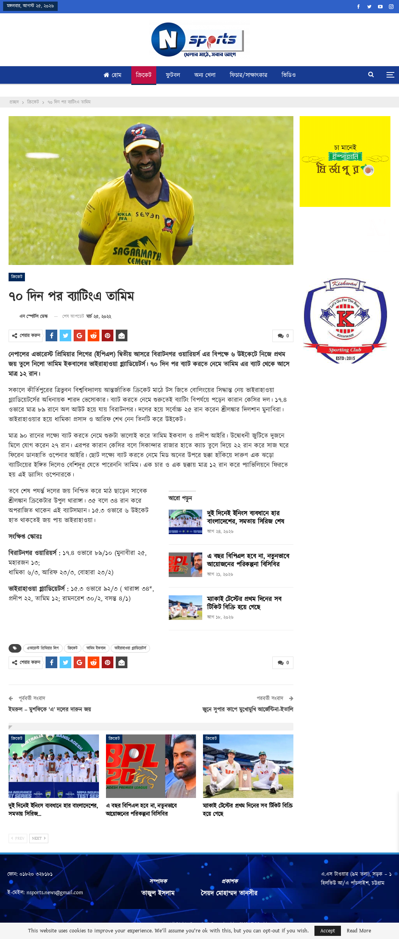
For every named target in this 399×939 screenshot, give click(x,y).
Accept (327, 931)
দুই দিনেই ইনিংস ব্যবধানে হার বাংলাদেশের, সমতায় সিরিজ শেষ (245, 517)
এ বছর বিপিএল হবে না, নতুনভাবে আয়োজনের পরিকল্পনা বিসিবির (248, 560)
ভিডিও (289, 75)
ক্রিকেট (144, 75)
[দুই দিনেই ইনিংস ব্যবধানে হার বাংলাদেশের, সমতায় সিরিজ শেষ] (185, 522)
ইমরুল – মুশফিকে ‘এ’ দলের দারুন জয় (50, 710)
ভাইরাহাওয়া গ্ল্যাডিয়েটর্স (130, 648)
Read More (359, 931)
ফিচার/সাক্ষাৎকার (248, 75)
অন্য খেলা (204, 75)
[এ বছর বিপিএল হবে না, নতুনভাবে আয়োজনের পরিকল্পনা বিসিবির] (185, 564)
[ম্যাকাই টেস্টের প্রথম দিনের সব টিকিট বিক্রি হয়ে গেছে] (185, 607)
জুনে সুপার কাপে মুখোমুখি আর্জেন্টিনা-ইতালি (248, 710)
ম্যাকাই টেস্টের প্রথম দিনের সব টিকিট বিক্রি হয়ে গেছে (244, 603)
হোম (117, 75)
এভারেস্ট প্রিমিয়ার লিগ (43, 648)
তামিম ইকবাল (96, 648)
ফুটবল (173, 75)
